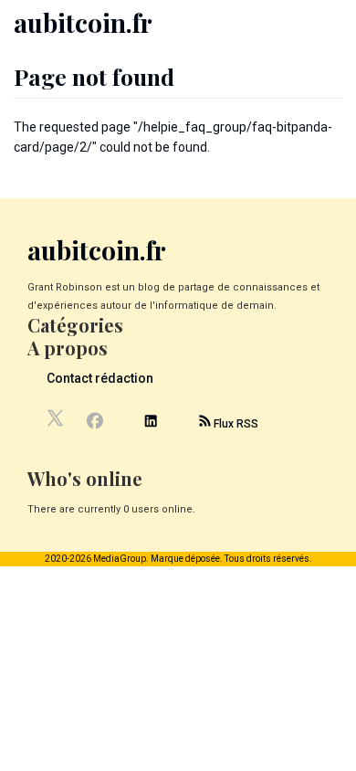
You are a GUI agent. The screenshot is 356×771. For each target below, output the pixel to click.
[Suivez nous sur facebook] (94, 423)
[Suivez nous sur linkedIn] (150, 423)
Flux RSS (234, 423)
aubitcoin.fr (83, 22)
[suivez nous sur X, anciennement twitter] (57, 423)
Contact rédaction (100, 378)
